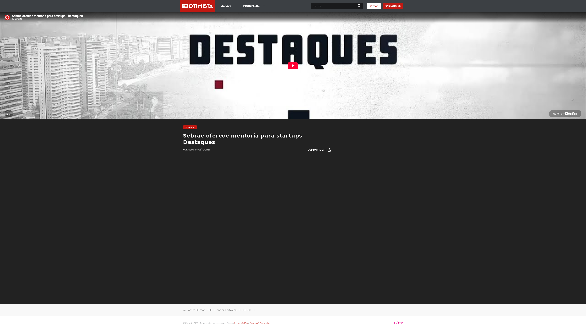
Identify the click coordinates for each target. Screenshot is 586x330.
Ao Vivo (226, 6)
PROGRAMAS (251, 6)
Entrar (373, 6)
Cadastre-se (393, 6)
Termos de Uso (241, 323)
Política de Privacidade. (261, 323)
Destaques (190, 127)
